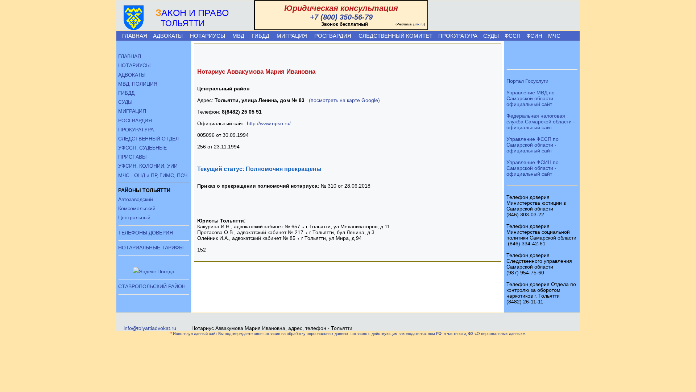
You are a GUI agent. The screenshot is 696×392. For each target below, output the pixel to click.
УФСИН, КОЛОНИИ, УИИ (148, 166)
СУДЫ (491, 36)
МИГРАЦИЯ (292, 36)
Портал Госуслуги (527, 81)
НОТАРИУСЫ (207, 36)
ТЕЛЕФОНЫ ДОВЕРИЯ (145, 233)
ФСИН (534, 36)
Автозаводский (135, 199)
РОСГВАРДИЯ (332, 36)
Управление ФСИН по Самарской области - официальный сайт (532, 168)
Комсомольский (137, 208)
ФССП (513, 36)
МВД (238, 36)
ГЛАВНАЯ (134, 36)
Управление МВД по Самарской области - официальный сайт (531, 98)
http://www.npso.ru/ (269, 123)
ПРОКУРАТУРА (457, 36)
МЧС (554, 36)
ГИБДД (260, 36)
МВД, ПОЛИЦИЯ (137, 84)
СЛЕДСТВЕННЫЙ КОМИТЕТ (395, 36)
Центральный (134, 217)
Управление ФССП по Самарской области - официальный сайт (532, 145)
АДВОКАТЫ (168, 36)
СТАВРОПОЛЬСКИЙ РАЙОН (152, 286)
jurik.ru (418, 24)
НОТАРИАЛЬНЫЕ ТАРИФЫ (150, 247)
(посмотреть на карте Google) (344, 100)
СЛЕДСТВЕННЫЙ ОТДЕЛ (148, 139)
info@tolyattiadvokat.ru (150, 328)
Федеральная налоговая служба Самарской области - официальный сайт (540, 121)
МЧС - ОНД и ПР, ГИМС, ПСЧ (152, 175)
